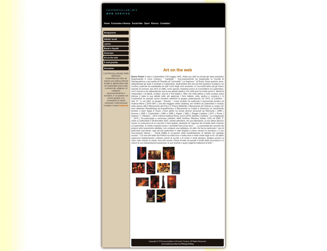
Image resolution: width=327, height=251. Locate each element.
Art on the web (111, 58)
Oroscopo (109, 53)
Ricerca (155, 23)
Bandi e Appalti (111, 48)
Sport (147, 23)
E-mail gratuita (111, 62)
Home (107, 23)
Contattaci (165, 23)
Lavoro (107, 44)
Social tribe (137, 23)
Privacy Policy (187, 244)
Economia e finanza (120, 23)
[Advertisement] (177, 47)
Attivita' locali (110, 39)
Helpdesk (123, 105)
